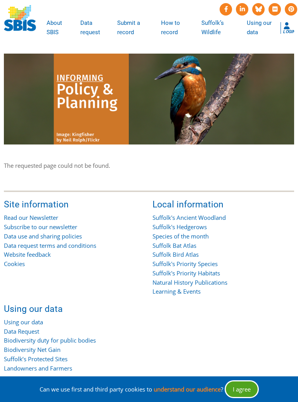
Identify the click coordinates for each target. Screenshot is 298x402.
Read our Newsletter (31, 217)
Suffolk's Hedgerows (179, 227)
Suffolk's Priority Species (185, 264)
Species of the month (180, 236)
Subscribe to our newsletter (40, 227)
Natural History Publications (189, 282)
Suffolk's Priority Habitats (186, 273)
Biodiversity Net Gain (32, 349)
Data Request (21, 331)
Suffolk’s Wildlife (212, 27)
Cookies (14, 264)
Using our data (259, 27)
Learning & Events (176, 291)
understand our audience (187, 389)
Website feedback (27, 254)
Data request (90, 27)
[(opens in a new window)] (226, 9)
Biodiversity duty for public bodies (50, 340)
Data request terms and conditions (50, 245)
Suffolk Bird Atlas (175, 254)
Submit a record (128, 27)
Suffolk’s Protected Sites (36, 359)
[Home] (20, 18)
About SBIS (54, 27)
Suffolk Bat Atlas (174, 245)
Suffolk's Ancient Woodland (189, 217)
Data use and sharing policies (43, 236)
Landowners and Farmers (38, 368)
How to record (170, 27)
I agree (242, 389)
